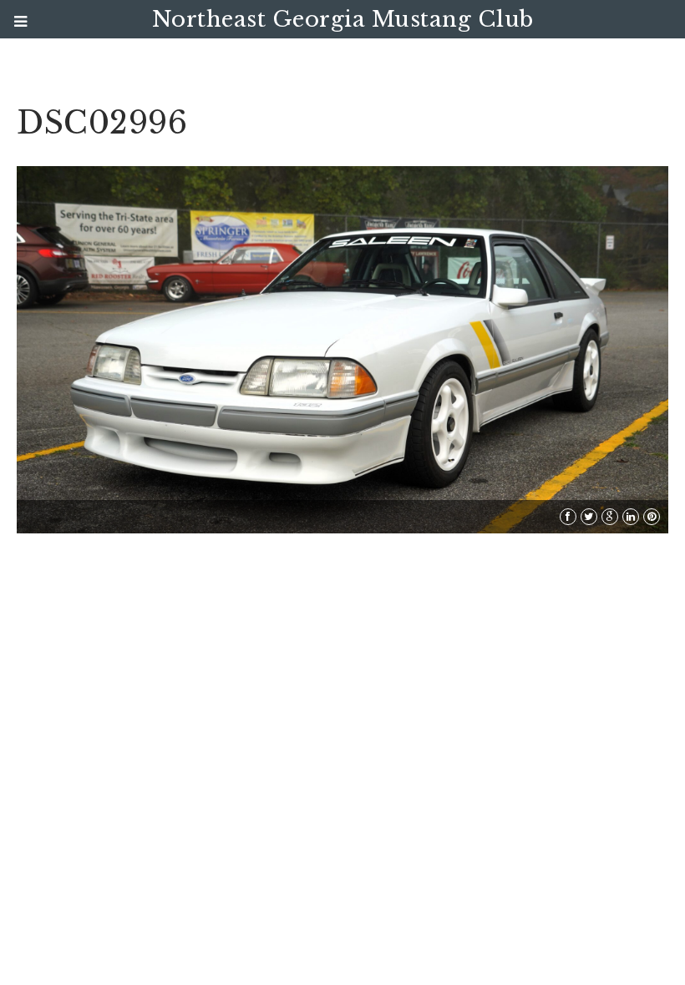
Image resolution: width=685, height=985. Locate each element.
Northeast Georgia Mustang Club (343, 19)
